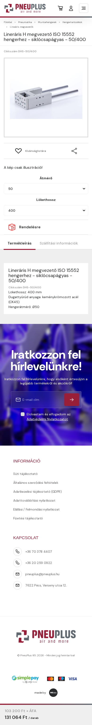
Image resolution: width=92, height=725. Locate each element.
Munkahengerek (47, 22)
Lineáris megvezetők (21, 26)
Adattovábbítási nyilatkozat (34, 500)
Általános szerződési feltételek (35, 483)
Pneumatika (25, 22)
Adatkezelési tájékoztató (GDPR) (37, 491)
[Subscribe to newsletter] (71, 399)
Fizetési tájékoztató (28, 518)
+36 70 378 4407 (38, 551)
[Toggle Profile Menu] (71, 8)
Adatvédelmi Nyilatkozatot (47, 419)
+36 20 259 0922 (38, 563)
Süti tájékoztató (25, 474)
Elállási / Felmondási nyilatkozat (36, 509)
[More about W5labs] (53, 692)
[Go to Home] (22, 8)
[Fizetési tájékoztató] (46, 680)
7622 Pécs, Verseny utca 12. (46, 585)
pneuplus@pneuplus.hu (42, 574)
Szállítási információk (59, 243)
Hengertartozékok (72, 22)
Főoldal (8, 22)
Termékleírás (20, 243)
